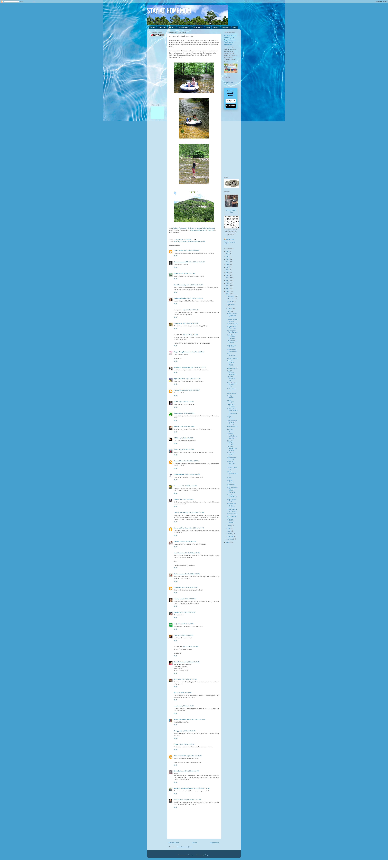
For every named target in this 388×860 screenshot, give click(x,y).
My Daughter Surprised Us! (232, 331)
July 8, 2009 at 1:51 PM (193, 378)
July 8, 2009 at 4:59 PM (189, 486)
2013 (228, 283)
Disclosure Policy (183, 27)
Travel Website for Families (232, 510)
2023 (228, 256)
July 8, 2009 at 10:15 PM (190, 587)
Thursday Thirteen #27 (232, 495)
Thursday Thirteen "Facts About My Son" (232, 436)
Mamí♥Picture (178, 662)
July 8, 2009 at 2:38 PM (186, 413)
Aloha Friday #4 (232, 324)
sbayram (193, 855)
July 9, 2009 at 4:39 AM (186, 706)
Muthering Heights (180, 298)
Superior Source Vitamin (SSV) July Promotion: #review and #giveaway (230, 40)
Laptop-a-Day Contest (231, 346)
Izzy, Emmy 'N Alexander (182, 367)
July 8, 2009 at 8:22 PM (192, 553)
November (231, 299)
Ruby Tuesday (231, 514)
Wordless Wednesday (179, 228)
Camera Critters (232, 358)
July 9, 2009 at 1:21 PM (186, 744)
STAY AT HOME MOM (169, 11)
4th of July (177, 241)
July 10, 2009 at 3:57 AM (202, 788)
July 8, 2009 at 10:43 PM (188, 599)
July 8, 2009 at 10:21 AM (187, 273)
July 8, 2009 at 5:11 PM (185, 499)
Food (234, 27)
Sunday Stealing (230, 396)
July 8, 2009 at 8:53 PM (192, 574)
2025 (228, 251)
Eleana (176, 449)
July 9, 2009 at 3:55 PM (194, 756)
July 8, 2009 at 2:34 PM (186, 401)
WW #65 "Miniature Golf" (231, 378)
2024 (228, 254)
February (231, 536)
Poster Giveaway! (231, 354)
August (230, 308)
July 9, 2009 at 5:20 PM (191, 771)
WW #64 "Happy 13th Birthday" (232, 448)
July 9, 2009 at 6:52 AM (198, 719)
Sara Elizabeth (178, 800)
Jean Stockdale (179, 553)
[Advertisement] (157, 70)
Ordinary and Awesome (198, 230)
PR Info (171, 27)
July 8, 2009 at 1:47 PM (198, 367)
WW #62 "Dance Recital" (230, 520)
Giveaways (225, 27)
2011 (227, 288)
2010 (228, 291)
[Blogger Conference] (157, 109)
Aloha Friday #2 (232, 426)
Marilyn (176, 426)
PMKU (176, 438)
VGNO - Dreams (230, 417)
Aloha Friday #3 (232, 368)
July (229, 311)
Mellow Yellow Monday (231, 458)
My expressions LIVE (181, 262)
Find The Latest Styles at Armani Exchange (232, 490)
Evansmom (177, 486)
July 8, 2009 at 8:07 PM (188, 541)
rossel (176, 706)
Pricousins (177, 587)
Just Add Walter (179, 474)
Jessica (176, 612)
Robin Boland (178, 771)
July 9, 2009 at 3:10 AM (189, 679)
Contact (215, 27)
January (230, 539)
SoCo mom (177, 679)
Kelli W (176, 273)
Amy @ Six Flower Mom (182, 719)
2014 (228, 280)
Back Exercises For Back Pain (232, 384)
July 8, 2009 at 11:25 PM (185, 623)
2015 (228, 278)
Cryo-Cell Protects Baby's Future (230, 363)
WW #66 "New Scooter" (231, 341)
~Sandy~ (177, 599)
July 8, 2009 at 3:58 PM (185, 438)
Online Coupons (231, 401)
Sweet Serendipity (180, 285)
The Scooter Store (231, 453)
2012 (228, 286)
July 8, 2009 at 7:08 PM (196, 528)
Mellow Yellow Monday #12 (232, 350)
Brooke (176, 413)
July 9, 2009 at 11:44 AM (187, 731)
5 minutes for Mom (193, 228)
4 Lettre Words (179, 390)
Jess (175, 635)
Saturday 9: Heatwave (231, 405)
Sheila (176, 401)
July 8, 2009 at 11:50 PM (190, 646)
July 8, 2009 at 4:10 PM (191, 461)
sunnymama (178, 323)
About (208, 27)
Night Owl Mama (179, 378)
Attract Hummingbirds (232, 473)
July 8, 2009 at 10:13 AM (191, 250)
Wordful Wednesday (207, 228)
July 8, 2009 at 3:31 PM (186, 426)
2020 (228, 264)
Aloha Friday (231, 484)
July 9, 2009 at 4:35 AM (183, 692)
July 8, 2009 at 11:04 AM (190, 310)
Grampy (176, 731)
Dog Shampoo (231, 393)
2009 (228, 294)
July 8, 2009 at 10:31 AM (195, 285)
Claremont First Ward (181, 528)
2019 (228, 267)
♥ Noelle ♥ (177, 541)
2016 (228, 275)
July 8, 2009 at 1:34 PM (196, 352)
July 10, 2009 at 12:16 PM (192, 800)
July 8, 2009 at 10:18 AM (197, 262)
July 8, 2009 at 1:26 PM (190, 334)
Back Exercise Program (231, 500)
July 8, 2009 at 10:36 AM (195, 298)
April (229, 531)
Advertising (162, 27)
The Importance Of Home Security (232, 422)
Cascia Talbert (178, 461)
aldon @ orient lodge (181, 512)
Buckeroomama (179, 574)
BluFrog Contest (230, 481)
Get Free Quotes (230, 430)
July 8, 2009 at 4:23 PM (192, 474)
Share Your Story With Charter (231, 463)
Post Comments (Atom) (185, 847)
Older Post (214, 843)
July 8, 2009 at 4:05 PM (186, 449)
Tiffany (176, 744)
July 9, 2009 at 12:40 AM (191, 662)
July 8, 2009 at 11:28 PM (185, 635)
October (230, 301)
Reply (175, 256)
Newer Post (174, 843)
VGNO (229, 478)
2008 (228, 542)
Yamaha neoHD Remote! (232, 320)
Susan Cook (180, 239)
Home (153, 27)
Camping (184, 241)
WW (203, 241)
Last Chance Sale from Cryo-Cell (231, 336)
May (229, 528)
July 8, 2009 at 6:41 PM (196, 512)
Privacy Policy (197, 27)
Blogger (207, 855)
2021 (228, 262)
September (231, 304)
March (230, 533)
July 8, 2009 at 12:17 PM (191, 323)
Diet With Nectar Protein (230, 442)
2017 (228, 272)
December (231, 296)
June (229, 525)
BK (175, 692)
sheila (176, 499)
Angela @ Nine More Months (183, 788)
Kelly (175, 623)
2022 (228, 259)
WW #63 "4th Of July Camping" (231, 505)
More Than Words (180, 756)
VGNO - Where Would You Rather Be (232, 315)
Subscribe (230, 106)
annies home (178, 250)
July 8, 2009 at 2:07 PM (191, 390)
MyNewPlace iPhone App (231, 327)
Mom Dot (211, 230)
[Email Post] (195, 239)
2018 (228, 270)
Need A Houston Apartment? (231, 372)
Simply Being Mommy (181, 352)
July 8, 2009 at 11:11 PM (187, 612)
